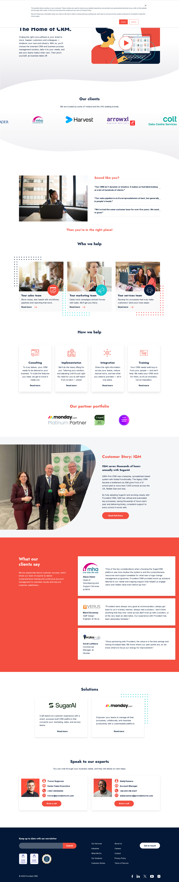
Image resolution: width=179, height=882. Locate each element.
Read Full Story (115, 515)
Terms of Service (121, 863)
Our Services (96, 844)
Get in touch (150, 845)
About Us (118, 844)
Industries (95, 848)
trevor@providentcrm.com (60, 795)
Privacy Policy (120, 858)
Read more (26, 307)
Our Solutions (96, 858)
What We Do (96, 853)
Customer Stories (98, 863)
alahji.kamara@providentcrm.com (136, 795)
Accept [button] (123, 22)
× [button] (145, 5)
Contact (118, 853)
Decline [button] (133, 22)
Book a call (52, 803)
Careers (118, 848)
